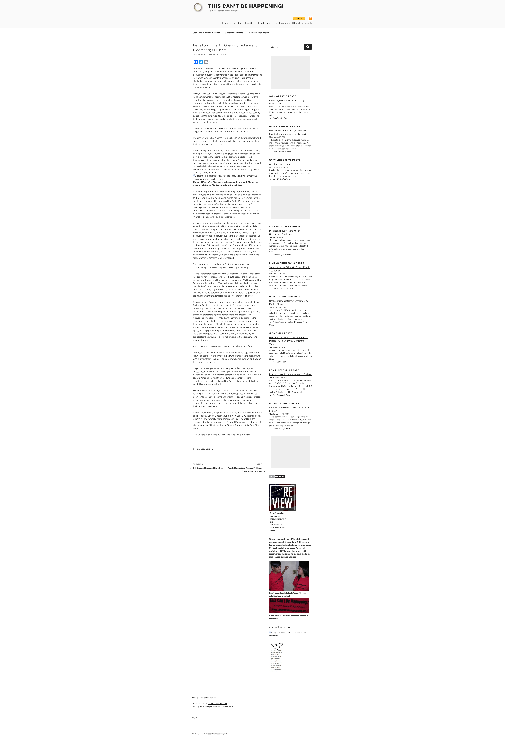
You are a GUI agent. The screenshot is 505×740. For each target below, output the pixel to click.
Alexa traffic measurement (280, 627)
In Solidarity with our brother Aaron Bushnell (290, 374)
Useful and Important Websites (206, 33)
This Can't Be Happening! (246, 6)
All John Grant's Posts (279, 118)
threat (269, 23)
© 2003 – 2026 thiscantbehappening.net (209, 734)
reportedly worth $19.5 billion (234, 368)
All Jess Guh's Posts (278, 362)
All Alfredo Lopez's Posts (280, 255)
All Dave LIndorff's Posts (280, 151)
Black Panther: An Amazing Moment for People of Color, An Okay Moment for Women (288, 340)
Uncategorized (205, 449)
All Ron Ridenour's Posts (280, 395)
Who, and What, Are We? (259, 33)
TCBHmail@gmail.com (217, 703)
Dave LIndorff (223, 54)
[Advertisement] (290, 72)
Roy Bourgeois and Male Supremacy (286, 100)
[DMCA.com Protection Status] (277, 477)
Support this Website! (234, 33)
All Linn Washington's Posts (281, 288)
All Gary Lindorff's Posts (280, 179)
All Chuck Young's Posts (280, 428)
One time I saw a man (279, 164)
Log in (194, 717)
